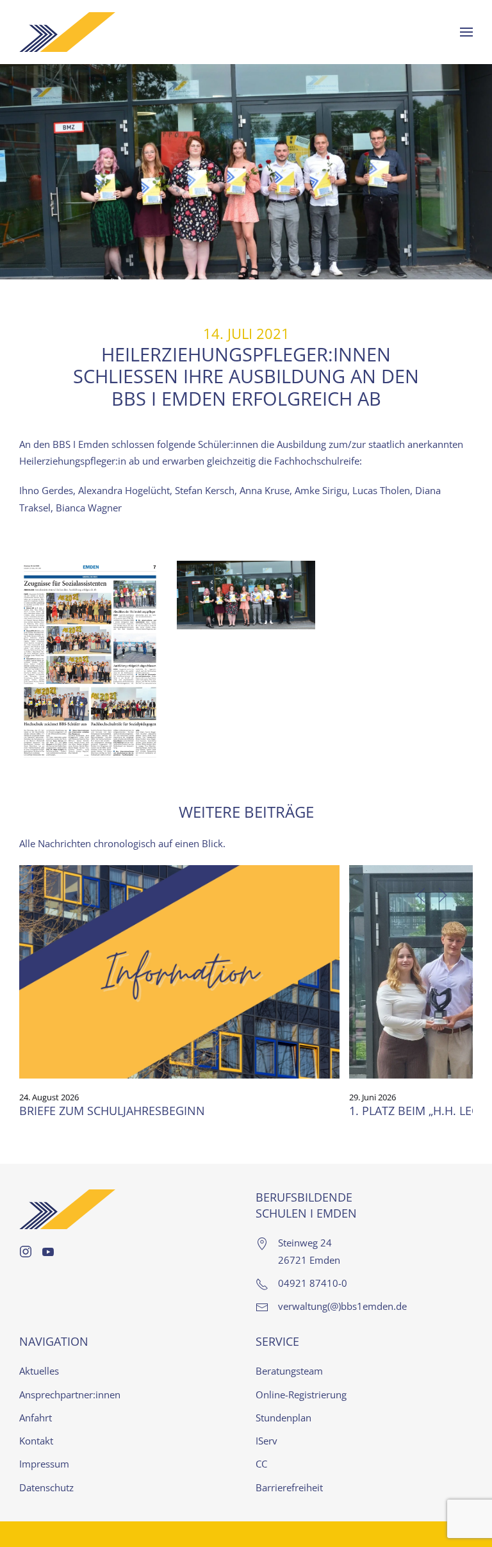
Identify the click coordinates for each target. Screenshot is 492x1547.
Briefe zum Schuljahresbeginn (112, 1110)
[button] (466, 32)
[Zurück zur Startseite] (67, 32)
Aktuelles (39, 1370)
